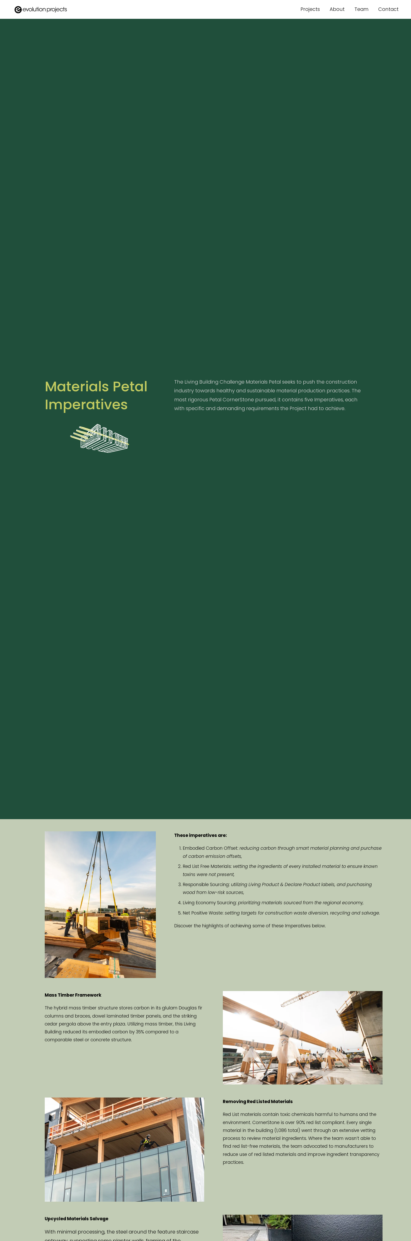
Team (361, 9)
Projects (310, 9)
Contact (388, 9)
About (337, 9)
